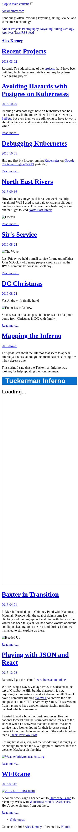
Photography (30, 29)
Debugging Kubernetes (34, 143)
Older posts (17, 819)
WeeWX (41, 698)
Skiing (57, 29)
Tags (17, 32)
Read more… (10, 133)
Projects (16, 29)
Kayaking (46, 29)
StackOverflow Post (23, 735)
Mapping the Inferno (31, 335)
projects (50, 68)
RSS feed (27, 32)
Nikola (65, 826)
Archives (8, 32)
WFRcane (16, 774)
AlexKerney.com (13, 11)
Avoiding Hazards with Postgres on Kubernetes (35, 90)
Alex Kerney (12, 40)
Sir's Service (19, 234)
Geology (68, 29)
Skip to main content (15, 4)
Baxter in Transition (30, 594)
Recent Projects (24, 51)
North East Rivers (27, 181)
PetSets (6, 118)
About (6, 29)
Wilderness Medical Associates (50, 802)
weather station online (51, 679)
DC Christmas (22, 283)
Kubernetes (52, 160)
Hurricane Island (60, 798)
